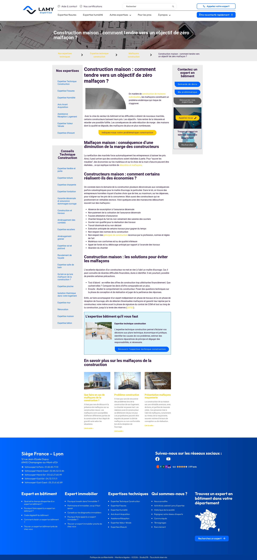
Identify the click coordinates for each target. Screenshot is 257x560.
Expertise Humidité (66, 97)
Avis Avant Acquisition (63, 105)
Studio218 (144, 557)
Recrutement (160, 527)
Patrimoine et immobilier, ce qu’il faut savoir (83, 507)
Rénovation (63, 309)
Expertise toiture (65, 178)
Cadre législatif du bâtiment (36, 515)
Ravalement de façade (65, 256)
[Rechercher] (173, 6)
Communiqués (160, 518)
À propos (163, 14)
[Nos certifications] (81, 6)
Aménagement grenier (64, 237)
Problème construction (126, 394)
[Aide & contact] (59, 6)
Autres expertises (119, 14)
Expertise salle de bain (66, 266)
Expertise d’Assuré (66, 133)
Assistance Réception (120, 518)
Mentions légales (122, 557)
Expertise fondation (67, 191)
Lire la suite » (88, 428)
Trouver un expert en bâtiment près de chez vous (40, 527)
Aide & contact (69, 6)
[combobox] (149, 6)
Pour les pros (144, 14)
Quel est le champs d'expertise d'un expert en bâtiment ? (39, 502)
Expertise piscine (65, 286)
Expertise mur (64, 302)
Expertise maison (66, 316)
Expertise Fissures (66, 91)
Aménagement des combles (66, 221)
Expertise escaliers (66, 229)
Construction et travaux (65, 211)
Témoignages (160, 522)
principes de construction (115, 235)
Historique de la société (164, 510)
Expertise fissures (67, 14)
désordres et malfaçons (131, 165)
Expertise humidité (93, 14)
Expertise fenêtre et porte (66, 169)
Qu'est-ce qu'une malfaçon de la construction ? (65, 277)
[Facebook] (157, 459)
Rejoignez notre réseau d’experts (168, 514)
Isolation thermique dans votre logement (67, 294)
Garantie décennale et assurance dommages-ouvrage (67, 201)
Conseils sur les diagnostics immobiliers (84, 512)
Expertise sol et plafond (65, 247)
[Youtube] (168, 459)
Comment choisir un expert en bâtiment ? (41, 520)
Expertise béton (65, 323)
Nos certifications (93, 6)
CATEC (130, 307)
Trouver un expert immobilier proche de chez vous (84, 525)
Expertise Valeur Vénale (65, 124)
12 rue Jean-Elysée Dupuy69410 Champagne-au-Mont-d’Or (39, 461)
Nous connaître (161, 501)
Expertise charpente (67, 184)
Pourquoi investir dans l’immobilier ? (83, 501)
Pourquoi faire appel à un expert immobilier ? (81, 518)
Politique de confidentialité (102, 557)
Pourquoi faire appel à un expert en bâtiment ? (39, 509)
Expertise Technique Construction (67, 82)
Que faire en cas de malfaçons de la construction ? (94, 397)
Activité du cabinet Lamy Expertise (169, 505)
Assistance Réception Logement (67, 115)
